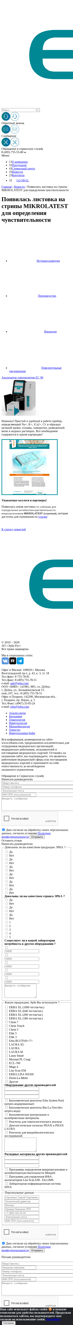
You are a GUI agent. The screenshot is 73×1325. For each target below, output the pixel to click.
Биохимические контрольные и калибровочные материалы (26, 1116)
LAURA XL (16, 1044)
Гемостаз (14, 729)
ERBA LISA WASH (21, 1074)
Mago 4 (13, 1066)
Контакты (18, 175)
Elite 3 (13, 1037)
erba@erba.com (19, 706)
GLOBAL (22, 180)
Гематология (17, 719)
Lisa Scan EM (17, 1070)
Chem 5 (13, 1029)
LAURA (14, 1048)
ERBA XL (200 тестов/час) (26, 1014)
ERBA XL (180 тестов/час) (26, 1018)
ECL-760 (14, 1063)
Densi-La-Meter (18, 1078)
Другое (13, 1081)
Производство (47, 295)
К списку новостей (13, 529)
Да (11, 851)
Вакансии (50, 331)
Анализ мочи (17, 713)
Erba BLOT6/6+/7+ (21, 1040)
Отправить (37, 837)
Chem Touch (16, 1025)
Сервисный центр (23, 168)
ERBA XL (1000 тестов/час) (26, 1007)
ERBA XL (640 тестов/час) (26, 1011)
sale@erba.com (19, 683)
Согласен (8, 1323)
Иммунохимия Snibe (22, 733)
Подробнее (53, 1319)
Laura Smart (16, 1055)
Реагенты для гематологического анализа (35, 1121)
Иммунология (18, 723)
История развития (48, 260)
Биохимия (15, 716)
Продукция (19, 165)
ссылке (42, 516)
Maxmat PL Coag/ (20, 1059)
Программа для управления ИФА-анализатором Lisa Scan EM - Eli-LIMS (29, 1178)
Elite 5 (13, 1033)
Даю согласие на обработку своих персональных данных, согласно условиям (34, 833)
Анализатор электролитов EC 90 (22, 377)
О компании (20, 161)
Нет (11, 855)
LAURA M (16, 1051)
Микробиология (19, 726)
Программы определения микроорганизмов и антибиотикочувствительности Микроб (35, 1171)
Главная (6, 186)
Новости (17, 171)
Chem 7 (13, 1022)
